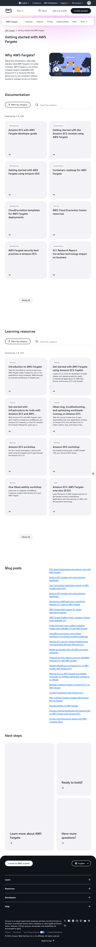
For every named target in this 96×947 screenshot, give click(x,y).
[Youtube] (85, 921)
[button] (81, 11)
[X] (65, 921)
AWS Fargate (10, 30)
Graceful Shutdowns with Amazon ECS (66, 692)
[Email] (65, 926)
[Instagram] (77, 921)
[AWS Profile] (89, 3)
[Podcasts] (89, 921)
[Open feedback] (93, 473)
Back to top (47, 940)
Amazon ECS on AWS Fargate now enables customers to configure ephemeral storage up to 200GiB (69, 676)
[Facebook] (69, 921)
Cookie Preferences (54, 932)
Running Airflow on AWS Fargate (63, 705)
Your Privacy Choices (32, 932)
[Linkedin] (73, 921)
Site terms (17, 932)
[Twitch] (81, 921)
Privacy (7, 932)
